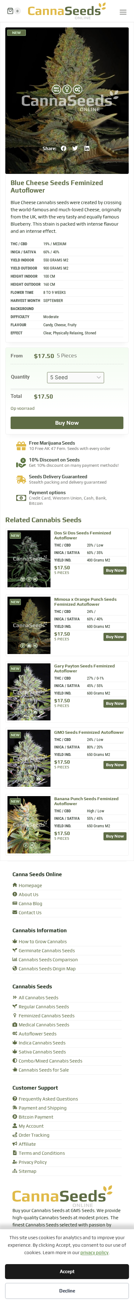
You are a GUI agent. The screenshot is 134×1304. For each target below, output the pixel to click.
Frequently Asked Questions (48, 1099)
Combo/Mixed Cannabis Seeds (50, 1061)
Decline (67, 1290)
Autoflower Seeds (37, 1034)
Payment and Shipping (43, 1108)
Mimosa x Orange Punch (85, 602)
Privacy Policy (33, 1162)
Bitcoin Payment (36, 1117)
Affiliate (27, 1144)
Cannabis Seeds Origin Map (47, 969)
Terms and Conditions (42, 1153)
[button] (64, 148)
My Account (31, 1126)
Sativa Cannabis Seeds (42, 1052)
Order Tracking (34, 1135)
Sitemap (27, 1171)
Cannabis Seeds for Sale (44, 1070)
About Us (28, 894)
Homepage (30, 885)
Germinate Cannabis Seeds (47, 950)
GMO (89, 732)
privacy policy (94, 1252)
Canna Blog (30, 903)
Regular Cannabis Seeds (44, 1007)
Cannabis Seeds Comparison (48, 960)
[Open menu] (123, 11)
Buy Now (67, 422)
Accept (67, 1271)
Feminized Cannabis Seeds (46, 1016)
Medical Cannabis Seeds (44, 1025)
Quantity (20, 377)
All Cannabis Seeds (38, 998)
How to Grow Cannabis (43, 941)
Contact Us (30, 912)
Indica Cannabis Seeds (42, 1043)
